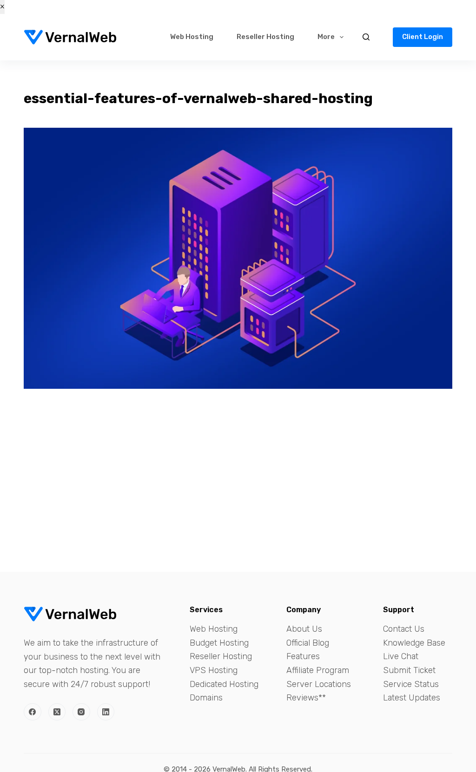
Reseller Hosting (265, 37)
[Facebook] (32, 712)
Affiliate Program (317, 670)
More (326, 37)
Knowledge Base (414, 643)
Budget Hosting (219, 643)
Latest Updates (411, 698)
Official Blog (307, 643)
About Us (304, 629)
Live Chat (400, 656)
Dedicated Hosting (224, 684)
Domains (206, 698)
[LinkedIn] (106, 712)
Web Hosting (191, 37)
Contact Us (403, 629)
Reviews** (306, 698)
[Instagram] (81, 712)
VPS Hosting (214, 670)
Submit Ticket (409, 670)
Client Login (422, 37)
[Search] (366, 36)
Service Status (411, 684)
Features (303, 656)
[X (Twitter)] (57, 712)
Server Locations (318, 684)
